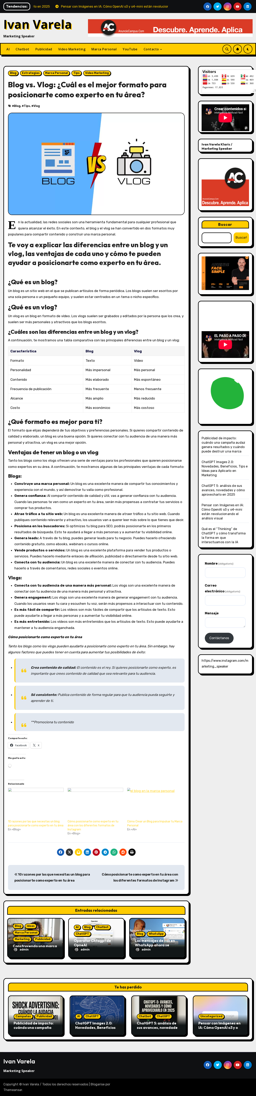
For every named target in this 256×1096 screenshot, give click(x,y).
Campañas (23, 1016)
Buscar (225, 224)
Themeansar (12, 1090)
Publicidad (43, 49)
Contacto (152, 49)
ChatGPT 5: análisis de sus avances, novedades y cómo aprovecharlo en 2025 (223, 490)
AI (8, 49)
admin (24, 949)
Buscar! (241, 237)
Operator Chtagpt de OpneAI (92, 942)
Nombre (219, 563)
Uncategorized (211, 1016)
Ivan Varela (37, 24)
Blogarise (98, 1084)
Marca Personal (104, 49)
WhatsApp (156, 934)
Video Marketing (72, 49)
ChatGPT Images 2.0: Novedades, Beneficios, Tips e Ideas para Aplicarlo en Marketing (96, 1029)
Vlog (36, 106)
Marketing (22, 939)
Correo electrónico (222, 588)
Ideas (31, 926)
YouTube (130, 49)
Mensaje (212, 613)
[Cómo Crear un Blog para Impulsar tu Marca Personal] (155, 804)
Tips (76, 73)
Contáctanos (219, 638)
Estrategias (31, 73)
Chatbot (22, 49)
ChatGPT (82, 934)
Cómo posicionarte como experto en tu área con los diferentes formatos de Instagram (93, 825)
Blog (13, 73)
